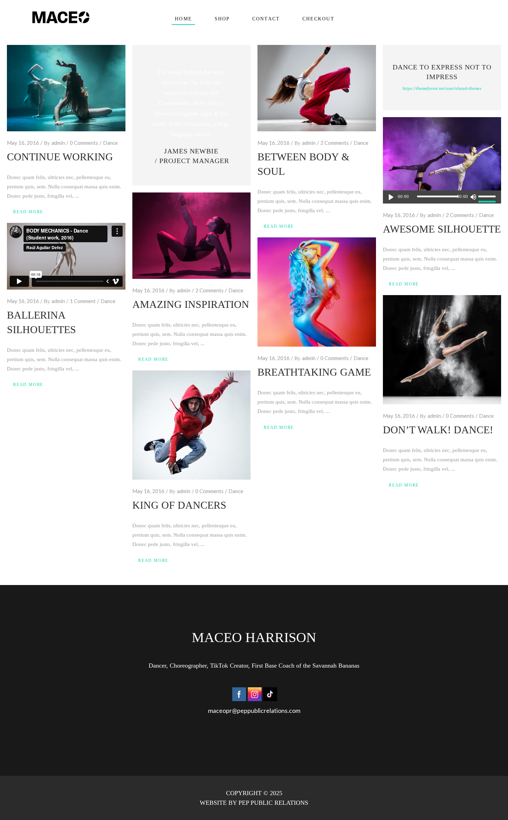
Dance (110, 143)
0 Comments (84, 143)
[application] (442, 197)
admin (58, 143)
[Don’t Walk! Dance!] (442, 349)
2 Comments (334, 143)
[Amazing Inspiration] (191, 235)
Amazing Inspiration (190, 304)
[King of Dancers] (191, 425)
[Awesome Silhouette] (442, 160)
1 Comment (83, 301)
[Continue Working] (66, 88)
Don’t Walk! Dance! (438, 429)
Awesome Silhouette (442, 229)
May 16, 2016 (23, 143)
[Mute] (473, 197)
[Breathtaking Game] (316, 292)
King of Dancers (179, 505)
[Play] (391, 197)
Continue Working (60, 156)
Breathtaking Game (314, 372)
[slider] (488, 197)
